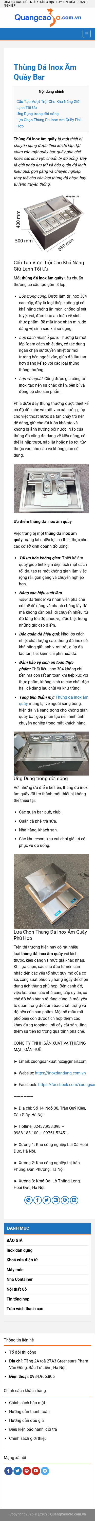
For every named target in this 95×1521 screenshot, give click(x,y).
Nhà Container (20, 1279)
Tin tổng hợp (18, 1299)
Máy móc (15, 1269)
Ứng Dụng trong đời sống (37, 114)
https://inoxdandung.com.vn (60, 1073)
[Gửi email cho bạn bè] (56, 1200)
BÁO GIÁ (15, 1240)
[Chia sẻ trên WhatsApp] (28, 1200)
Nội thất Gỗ (17, 1289)
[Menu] (87, 34)
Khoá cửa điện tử (22, 1260)
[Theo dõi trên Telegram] (45, 1471)
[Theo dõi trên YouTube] (36, 1471)
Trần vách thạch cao (25, 1308)
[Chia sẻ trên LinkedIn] (74, 1200)
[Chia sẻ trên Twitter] (47, 1200)
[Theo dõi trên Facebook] (8, 1471)
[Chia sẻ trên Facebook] (37, 1200)
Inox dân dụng (19, 1250)
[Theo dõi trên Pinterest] (27, 1471)
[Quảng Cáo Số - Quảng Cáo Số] (47, 17)
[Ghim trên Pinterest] (65, 1200)
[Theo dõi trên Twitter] (17, 1471)
